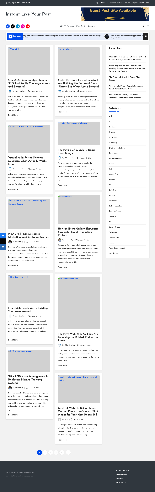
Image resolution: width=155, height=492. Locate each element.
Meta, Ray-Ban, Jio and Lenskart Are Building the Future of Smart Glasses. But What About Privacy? (49, 36)
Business (112, 127)
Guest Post (114, 174)
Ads (110, 116)
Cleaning (113, 143)
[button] (68, 452)
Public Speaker (115, 206)
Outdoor (113, 201)
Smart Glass (114, 227)
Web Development (117, 248)
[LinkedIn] (3, 247)
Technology (114, 238)
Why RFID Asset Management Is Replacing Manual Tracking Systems (28, 380)
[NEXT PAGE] (68, 452)
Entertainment (115, 158)
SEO (111, 222)
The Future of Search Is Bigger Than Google (119, 36)
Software (113, 232)
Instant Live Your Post (28, 14)
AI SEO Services (123, 470)
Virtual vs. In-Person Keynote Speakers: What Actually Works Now (27, 161)
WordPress (113, 253)
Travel (111, 243)
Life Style (113, 190)
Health (112, 180)
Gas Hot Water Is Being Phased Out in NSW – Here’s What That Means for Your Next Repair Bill (78, 411)
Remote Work (115, 211)
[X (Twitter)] (3, 241)
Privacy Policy (121, 475)
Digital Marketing (117, 148)
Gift (111, 169)
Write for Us (121, 483)
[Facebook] (3, 235)
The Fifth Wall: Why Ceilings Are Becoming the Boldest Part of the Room (78, 337)
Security (112, 216)
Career (112, 132)
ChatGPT (113, 137)
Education (113, 153)
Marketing (113, 195)
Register (119, 479)
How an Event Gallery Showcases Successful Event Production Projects (78, 232)
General (112, 164)
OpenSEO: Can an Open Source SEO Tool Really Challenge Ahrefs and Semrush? (29, 83)
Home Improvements (118, 185)
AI (110, 122)
